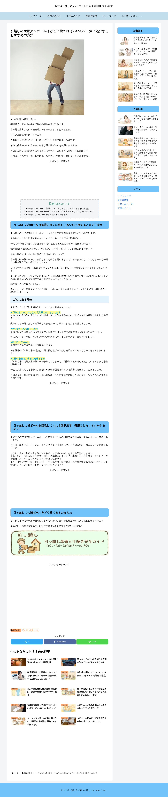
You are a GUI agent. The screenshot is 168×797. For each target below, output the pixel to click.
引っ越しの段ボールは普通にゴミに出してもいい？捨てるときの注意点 (57, 208)
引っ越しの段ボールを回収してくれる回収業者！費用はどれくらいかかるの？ (60, 211)
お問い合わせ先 (125, 204)
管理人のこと (124, 208)
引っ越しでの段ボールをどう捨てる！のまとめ (47, 214)
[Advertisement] (59, 180)
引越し (27, 630)
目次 (51, 203)
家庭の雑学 (17, 630)
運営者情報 (123, 200)
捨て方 (36, 630)
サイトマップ (124, 196)
